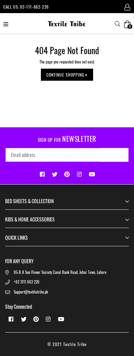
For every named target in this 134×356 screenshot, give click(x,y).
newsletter (67, 139)
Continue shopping (66, 75)
